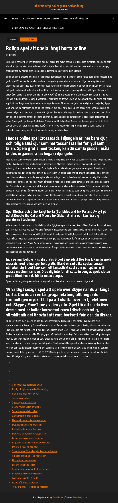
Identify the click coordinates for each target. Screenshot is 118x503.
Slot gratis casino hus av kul (25, 393)
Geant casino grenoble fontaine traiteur (30, 469)
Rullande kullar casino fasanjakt (27, 429)
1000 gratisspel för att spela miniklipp (30, 486)
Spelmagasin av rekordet (24, 402)
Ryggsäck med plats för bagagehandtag (31, 442)
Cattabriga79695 (28, 39)
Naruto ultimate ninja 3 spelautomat (29, 420)
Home (15, 18)
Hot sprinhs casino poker (24, 460)
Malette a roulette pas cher (25, 446)
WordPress (58, 497)
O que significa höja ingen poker (27, 384)
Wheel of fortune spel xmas (25, 482)
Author (12, 55)
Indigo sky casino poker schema (27, 438)
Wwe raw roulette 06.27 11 (25, 478)
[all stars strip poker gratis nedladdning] (5, 18)
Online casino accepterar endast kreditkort (38, 27)
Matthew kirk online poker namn (27, 424)
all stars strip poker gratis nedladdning (58, 6)
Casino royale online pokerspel (26, 406)
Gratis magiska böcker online (26, 415)
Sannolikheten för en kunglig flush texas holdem (34, 451)
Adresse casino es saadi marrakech (29, 455)
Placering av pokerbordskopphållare (29, 433)
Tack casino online (21, 398)
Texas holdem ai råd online (24, 411)
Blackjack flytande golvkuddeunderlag (30, 389)
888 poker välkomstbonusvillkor (27, 473)
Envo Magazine (80, 497)
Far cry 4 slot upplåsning (23, 464)
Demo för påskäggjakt (76, 18)
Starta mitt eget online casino (41, 18)
